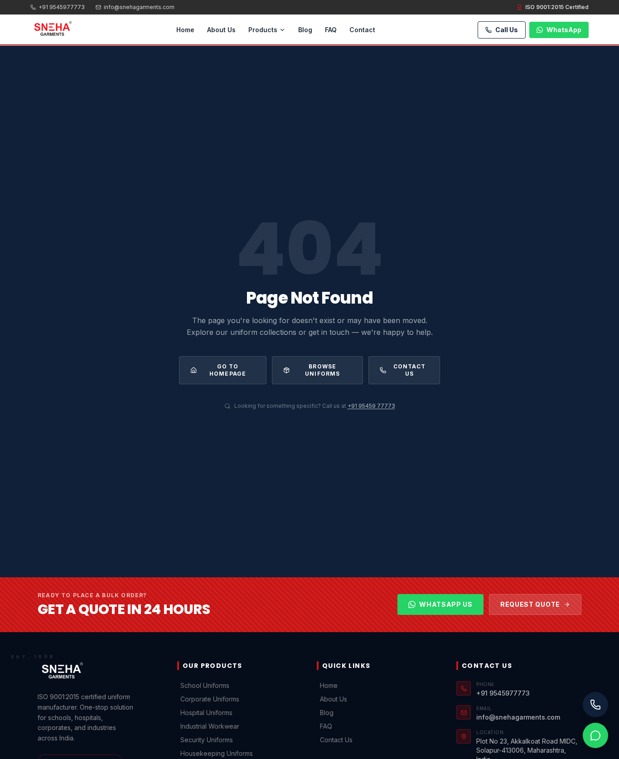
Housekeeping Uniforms (216, 753)
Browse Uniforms (322, 370)
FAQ (331, 30)
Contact (362, 30)
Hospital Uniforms (206, 712)
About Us (221, 30)
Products (262, 30)
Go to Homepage (228, 370)
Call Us (506, 30)
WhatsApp (563, 30)
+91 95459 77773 (371, 405)
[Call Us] (595, 704)
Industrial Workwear (209, 726)
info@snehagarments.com (139, 7)
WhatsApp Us (446, 604)
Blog (305, 30)
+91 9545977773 (62, 7)
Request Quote (530, 604)
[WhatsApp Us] (595, 735)
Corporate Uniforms (209, 699)
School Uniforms (204, 685)
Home (185, 30)
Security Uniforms (206, 740)
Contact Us (409, 370)
